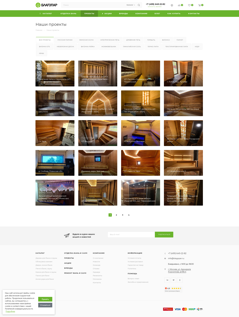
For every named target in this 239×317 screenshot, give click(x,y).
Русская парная (65, 40)
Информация (135, 253)
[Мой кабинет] (172, 5)
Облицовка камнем (44, 262)
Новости (96, 262)
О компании (98, 258)
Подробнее (10, 311)
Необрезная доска (65, 46)
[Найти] (139, 5)
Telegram (173, 280)
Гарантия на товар (135, 265)
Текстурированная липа (176, 46)
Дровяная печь (133, 40)
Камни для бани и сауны (46, 272)
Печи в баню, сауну (44, 269)
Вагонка (166, 40)
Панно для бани (42, 276)
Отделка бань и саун (75, 253)
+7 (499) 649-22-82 (155, 4)
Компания (98, 253)
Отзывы (96, 269)
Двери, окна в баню (44, 265)
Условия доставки (135, 262)
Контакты (97, 283)
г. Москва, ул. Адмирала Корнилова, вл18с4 (179, 270)
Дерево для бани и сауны (46, 258)
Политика (132, 269)
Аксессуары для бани (45, 279)
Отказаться (45, 305)
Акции (67, 263)
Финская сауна (86, 40)
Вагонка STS (44, 46)
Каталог (40, 253)
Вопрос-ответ (133, 279)
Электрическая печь (109, 40)
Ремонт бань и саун (75, 273)
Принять (45, 299)
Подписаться (164, 234)
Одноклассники (179, 280)
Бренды (68, 268)
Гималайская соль (132, 46)
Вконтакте (167, 280)
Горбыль (151, 40)
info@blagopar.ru (176, 258)
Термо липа (153, 46)
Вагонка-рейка (88, 46)
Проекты (69, 258)
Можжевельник (109, 46)
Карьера (96, 272)
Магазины (97, 279)
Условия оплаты (134, 258)
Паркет (180, 40)
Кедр (197, 46)
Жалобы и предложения (138, 282)
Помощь (132, 274)
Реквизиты (97, 276)
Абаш (41, 53)
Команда (96, 265)
